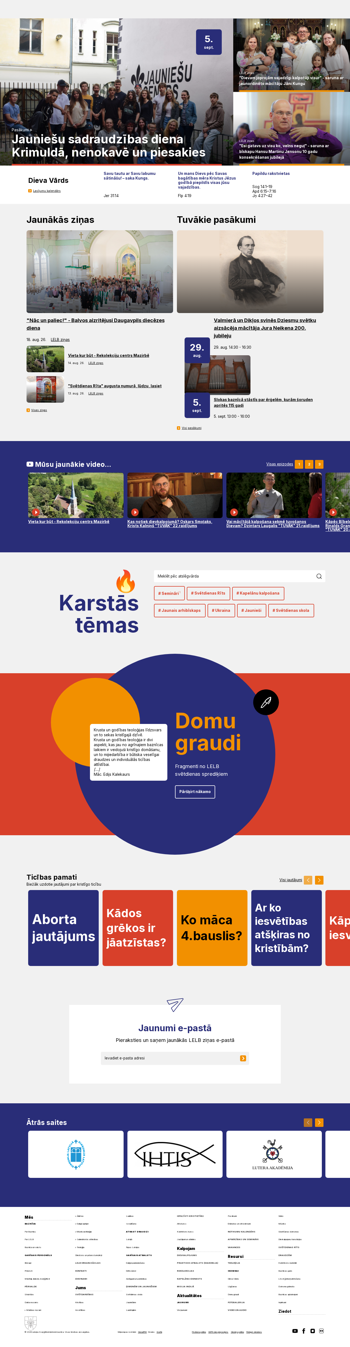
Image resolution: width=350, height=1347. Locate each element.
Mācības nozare (33, 1310)
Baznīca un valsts (33, 1247)
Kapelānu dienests (189, 1279)
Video (280, 1216)
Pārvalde (31, 1286)
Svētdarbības (84, 1294)
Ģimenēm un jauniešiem (141, 1286)
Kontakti (81, 1271)
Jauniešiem (131, 1302)
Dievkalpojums (187, 1255)
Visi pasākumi (192, 428)
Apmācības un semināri (243, 1239)
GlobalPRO (142, 1332)
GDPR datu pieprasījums (218, 1332)
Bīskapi (28, 1263)
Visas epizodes (279, 464)
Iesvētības (80, 1310)
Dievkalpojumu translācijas (290, 1239)
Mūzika (281, 1224)
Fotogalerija (236, 1302)
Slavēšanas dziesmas (288, 1232)
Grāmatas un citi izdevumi (239, 1224)
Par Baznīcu (30, 1232)
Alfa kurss (181, 1224)
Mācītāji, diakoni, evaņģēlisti (37, 1279)
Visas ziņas (39, 410)
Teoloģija (80, 1247)
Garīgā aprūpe (83, 1224)
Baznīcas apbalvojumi (288, 1294)
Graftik (159, 1332)
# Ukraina (221, 610)
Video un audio (237, 1310)
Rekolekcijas (185, 1271)
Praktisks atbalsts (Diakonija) (197, 1263)
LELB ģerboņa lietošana (289, 1279)
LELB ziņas (246, 73)
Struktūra (29, 1294)
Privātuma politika (199, 1332)
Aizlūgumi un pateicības (136, 1279)
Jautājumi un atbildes (186, 1239)
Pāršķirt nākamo (195, 791)
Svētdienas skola (134, 1294)
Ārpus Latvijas (132, 1247)
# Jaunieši (251, 610)
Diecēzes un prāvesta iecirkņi (88, 1255)
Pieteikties (246, 1058)
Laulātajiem (131, 1310)
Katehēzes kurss (185, 1232)
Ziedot (284, 1311)
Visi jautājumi (290, 880)
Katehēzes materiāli (287, 1263)
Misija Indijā (185, 1286)
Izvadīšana (131, 1224)
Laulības (130, 1216)
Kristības (79, 1302)
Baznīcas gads (285, 1271)
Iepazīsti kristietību (190, 1216)
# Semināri (169, 593)
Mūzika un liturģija (84, 1232)
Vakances (234, 1247)
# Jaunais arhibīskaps (179, 610)
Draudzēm (285, 1255)
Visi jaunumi (182, 1310)
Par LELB (29, 1239)
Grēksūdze (131, 1271)
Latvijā (129, 1239)
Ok (322, 576)
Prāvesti (28, 1271)
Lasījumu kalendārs (47, 191)
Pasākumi (20, 130)
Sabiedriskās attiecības (87, 1239)
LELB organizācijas (88, 1263)
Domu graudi (233, 1294)
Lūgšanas (232, 1286)
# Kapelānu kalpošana (258, 593)
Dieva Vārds (233, 1279)
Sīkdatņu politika (237, 1332)
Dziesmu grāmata (286, 1286)
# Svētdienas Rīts (208, 593)
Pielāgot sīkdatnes (254, 1332)
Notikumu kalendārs (241, 1232)
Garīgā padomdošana (135, 1263)
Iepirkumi (282, 1302)
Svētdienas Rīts (288, 1247)
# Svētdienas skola (291, 610)
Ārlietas (80, 1216)
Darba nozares (31, 1302)
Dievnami (81, 1279)
